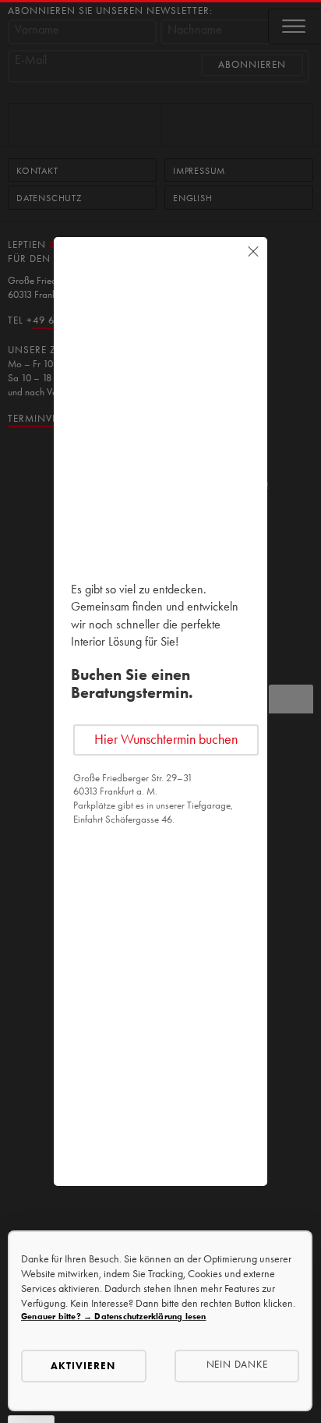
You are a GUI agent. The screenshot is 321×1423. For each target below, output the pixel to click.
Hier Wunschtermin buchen (166, 739)
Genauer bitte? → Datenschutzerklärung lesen (113, 1316)
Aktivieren (83, 1366)
